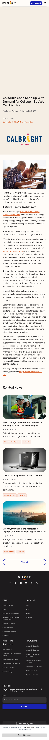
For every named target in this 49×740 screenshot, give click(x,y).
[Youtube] (27, 584)
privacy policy (29, 727)
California (7, 122)
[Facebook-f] (11, 584)
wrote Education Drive (13, 251)
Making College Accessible (22, 122)
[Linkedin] (22, 584)
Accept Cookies (24, 735)
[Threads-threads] (32, 584)
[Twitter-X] (38, 584)
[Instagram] (16, 584)
